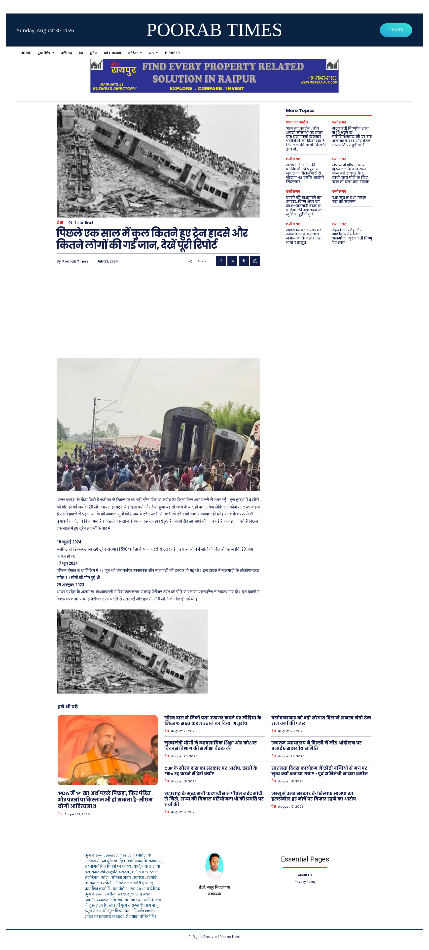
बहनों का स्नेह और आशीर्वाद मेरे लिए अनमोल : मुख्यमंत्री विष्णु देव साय (352, 236)
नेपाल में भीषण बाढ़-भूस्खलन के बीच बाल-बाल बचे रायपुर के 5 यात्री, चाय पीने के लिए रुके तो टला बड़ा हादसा (350, 173)
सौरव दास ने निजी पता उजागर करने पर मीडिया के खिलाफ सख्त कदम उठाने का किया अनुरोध (212, 720)
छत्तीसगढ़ (339, 122)
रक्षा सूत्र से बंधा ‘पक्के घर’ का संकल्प (349, 199)
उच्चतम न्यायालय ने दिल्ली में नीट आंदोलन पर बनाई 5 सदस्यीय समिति (316, 745)
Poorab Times (75, 261)
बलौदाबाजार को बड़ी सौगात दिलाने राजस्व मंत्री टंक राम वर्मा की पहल (321, 720)
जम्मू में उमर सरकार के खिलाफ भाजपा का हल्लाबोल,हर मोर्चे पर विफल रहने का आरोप (313, 796)
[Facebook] (221, 261)
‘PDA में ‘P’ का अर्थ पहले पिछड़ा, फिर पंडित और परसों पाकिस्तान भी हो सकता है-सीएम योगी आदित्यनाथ (105, 800)
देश (60, 223)
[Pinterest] (244, 261)
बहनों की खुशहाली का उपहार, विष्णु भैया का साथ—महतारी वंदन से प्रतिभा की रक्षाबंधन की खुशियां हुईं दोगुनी (304, 206)
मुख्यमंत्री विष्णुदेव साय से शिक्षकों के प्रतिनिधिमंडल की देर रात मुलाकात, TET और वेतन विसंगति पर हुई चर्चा (352, 137)
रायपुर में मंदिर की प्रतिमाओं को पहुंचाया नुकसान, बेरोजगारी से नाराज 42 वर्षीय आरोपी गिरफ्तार (305, 173)
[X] (232, 261)
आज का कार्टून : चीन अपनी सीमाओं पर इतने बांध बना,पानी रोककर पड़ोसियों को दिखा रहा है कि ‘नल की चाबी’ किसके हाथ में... (306, 139)
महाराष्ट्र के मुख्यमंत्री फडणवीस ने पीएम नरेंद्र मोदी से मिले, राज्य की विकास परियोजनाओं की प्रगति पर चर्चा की (214, 799)
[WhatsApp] (255, 261)
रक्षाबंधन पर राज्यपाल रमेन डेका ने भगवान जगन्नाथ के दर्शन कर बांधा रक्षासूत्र (303, 236)
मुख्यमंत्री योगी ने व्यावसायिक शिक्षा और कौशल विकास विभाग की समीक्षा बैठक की (210, 745)
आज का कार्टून (297, 122)
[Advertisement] (158, 311)
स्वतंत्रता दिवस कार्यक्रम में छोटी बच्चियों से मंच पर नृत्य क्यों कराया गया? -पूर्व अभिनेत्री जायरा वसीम (319, 771)
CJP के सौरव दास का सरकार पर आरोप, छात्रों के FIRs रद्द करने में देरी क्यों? (210, 771)
